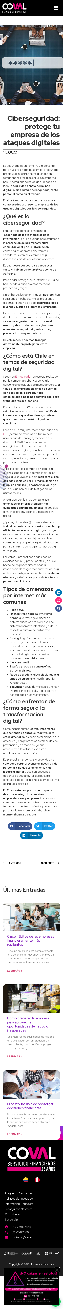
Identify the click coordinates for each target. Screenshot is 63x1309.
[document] (31, 654)
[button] (56, 1270)
